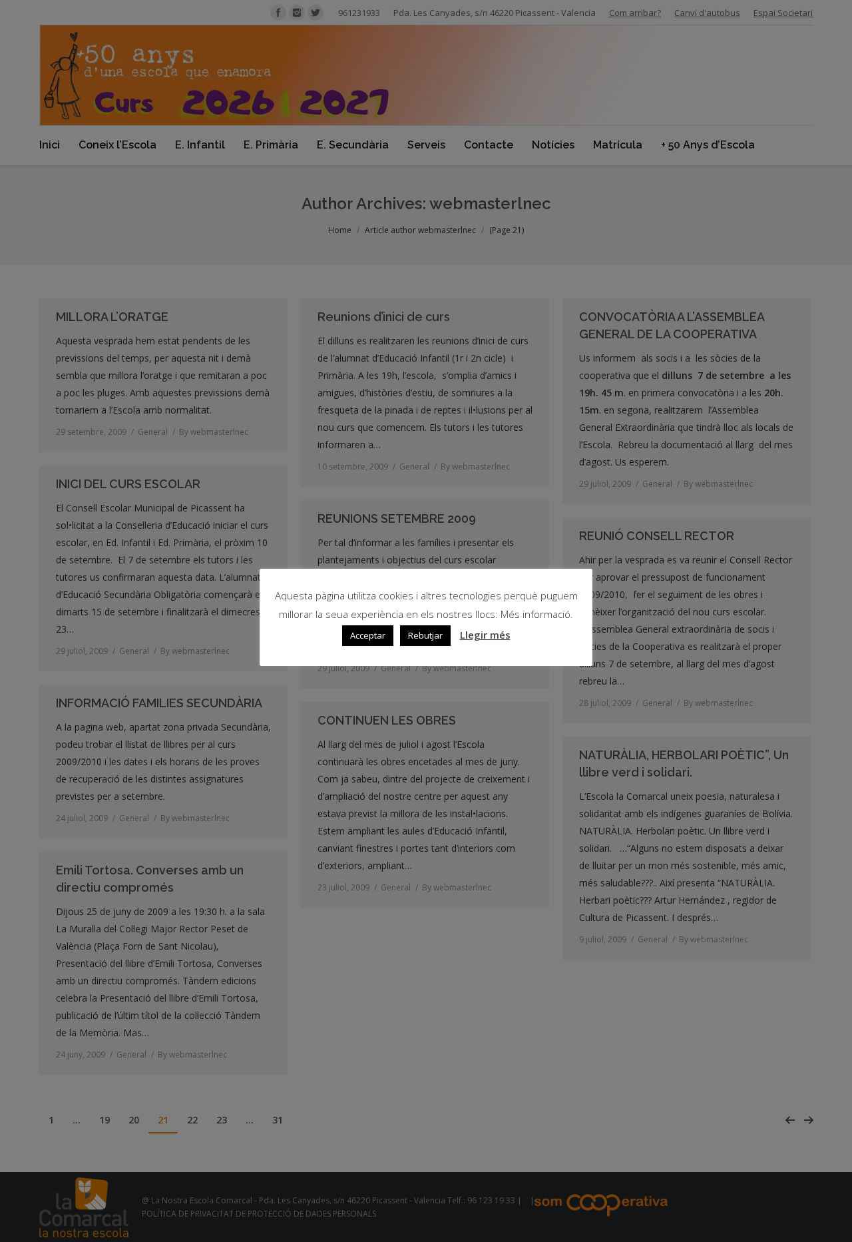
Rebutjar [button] (425, 636)
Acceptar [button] (367, 636)
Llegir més (485, 635)
